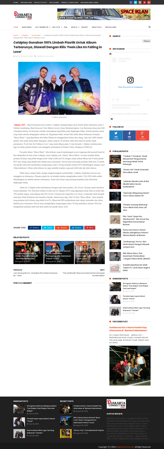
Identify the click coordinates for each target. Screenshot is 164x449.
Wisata (74, 27)
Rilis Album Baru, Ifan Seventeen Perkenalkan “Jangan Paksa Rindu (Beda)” (137, 256)
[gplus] (149, 2)
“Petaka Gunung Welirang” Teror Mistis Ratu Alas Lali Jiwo (135, 207)
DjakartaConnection (125, 447)
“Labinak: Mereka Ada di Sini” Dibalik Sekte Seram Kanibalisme (136, 184)
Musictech (97, 27)
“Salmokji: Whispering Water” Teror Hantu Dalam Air (136, 194)
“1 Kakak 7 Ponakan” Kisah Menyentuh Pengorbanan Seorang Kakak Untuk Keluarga (135, 160)
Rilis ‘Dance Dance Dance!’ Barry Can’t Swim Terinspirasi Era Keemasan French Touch (58, 255)
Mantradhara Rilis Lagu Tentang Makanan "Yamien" (136, 309)
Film (65, 27)
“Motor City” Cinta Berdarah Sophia (89, 430)
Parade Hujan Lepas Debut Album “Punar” (134, 297)
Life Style (56, 27)
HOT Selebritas (41, 27)
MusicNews (27, 27)
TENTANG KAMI (26, 2)
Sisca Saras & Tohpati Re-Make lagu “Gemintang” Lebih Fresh (89, 256)
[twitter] (135, 2)
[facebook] (131, 2)
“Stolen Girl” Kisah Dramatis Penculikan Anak (136, 171)
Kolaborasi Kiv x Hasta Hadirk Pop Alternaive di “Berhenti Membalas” (26, 256)
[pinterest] (144, 2)
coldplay (24, 35)
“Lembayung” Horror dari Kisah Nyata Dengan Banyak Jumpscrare (136, 244)
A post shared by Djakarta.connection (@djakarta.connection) (136, 114)
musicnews (36, 35)
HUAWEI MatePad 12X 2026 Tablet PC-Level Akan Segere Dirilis (136, 268)
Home (15, 27)
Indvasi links (110, 27)
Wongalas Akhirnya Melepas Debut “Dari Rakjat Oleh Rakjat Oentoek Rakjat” (135, 286)
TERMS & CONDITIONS (69, 2)
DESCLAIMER (54, 2)
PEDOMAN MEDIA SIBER (89, 2)
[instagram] (140, 2)
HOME (15, 2)
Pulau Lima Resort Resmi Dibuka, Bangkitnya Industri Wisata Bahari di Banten (135, 233)
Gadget (84, 27)
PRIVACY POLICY (40, 2)
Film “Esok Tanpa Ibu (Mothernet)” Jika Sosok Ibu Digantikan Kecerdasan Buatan (136, 220)
